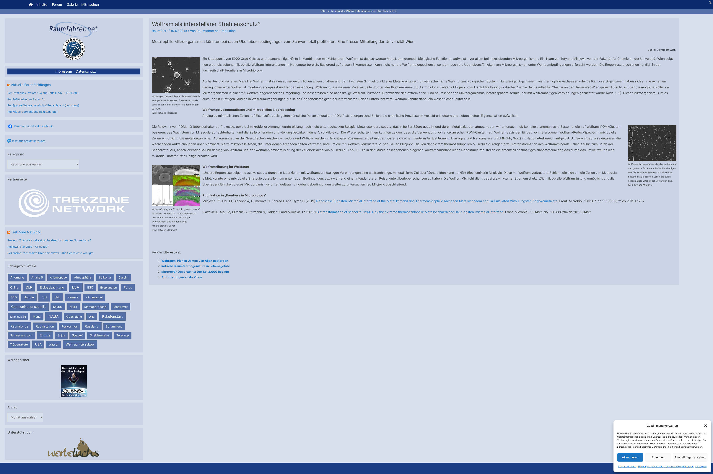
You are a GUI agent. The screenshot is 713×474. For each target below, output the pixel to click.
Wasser (53, 344)
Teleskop (122, 335)
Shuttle (45, 335)
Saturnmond (114, 326)
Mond (37, 316)
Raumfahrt (160, 31)
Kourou (58, 307)
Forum (57, 4)
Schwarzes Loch (21, 335)
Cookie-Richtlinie (627, 466)
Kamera (73, 297)
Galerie (72, 4)
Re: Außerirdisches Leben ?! (25, 99)
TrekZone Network (26, 232)
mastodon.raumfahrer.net (28, 141)
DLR (29, 287)
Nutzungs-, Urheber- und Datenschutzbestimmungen (666, 466)
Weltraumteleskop (80, 344)
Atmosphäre (83, 277)
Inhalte (41, 4)
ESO (90, 287)
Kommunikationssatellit (28, 307)
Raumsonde (19, 326)
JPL (57, 297)
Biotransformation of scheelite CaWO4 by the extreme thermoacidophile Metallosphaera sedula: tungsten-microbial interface (410, 212)
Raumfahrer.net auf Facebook (33, 126)
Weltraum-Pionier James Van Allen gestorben (194, 261)
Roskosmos (69, 326)
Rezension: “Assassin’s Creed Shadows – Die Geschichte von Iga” (50, 253)
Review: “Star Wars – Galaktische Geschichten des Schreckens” (49, 240)
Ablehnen (658, 457)
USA (38, 344)
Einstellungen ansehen (690, 457)
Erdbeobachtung (52, 287)
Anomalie (17, 277)
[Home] (31, 4)
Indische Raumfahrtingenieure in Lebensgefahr (195, 266)
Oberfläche (74, 316)
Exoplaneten (108, 287)
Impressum (701, 466)
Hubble (29, 297)
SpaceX (77, 335)
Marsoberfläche (95, 307)
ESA (75, 287)
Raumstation (45, 326)
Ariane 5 (37, 277)
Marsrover (120, 307)
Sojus (61, 335)
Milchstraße (18, 316)
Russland (92, 326)
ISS (44, 297)
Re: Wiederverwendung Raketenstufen (32, 111)
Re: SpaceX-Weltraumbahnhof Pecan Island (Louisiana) (43, 105)
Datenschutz (86, 71)
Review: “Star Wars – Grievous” (27, 246)
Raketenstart (112, 316)
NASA (53, 316)
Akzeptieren (630, 457)
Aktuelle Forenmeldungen (31, 85)
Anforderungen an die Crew (181, 277)
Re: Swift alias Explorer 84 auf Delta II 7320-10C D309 (43, 93)
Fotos (128, 287)
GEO (13, 297)
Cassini (123, 277)
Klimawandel (94, 297)
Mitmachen (90, 4)
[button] (705, 426)
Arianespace (58, 277)
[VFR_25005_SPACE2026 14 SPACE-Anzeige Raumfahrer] (74, 381)
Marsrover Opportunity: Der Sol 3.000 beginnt (195, 271)
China (14, 287)
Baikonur (105, 277)
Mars (73, 307)
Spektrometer (99, 335)
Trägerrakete (19, 344)
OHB (92, 316)
